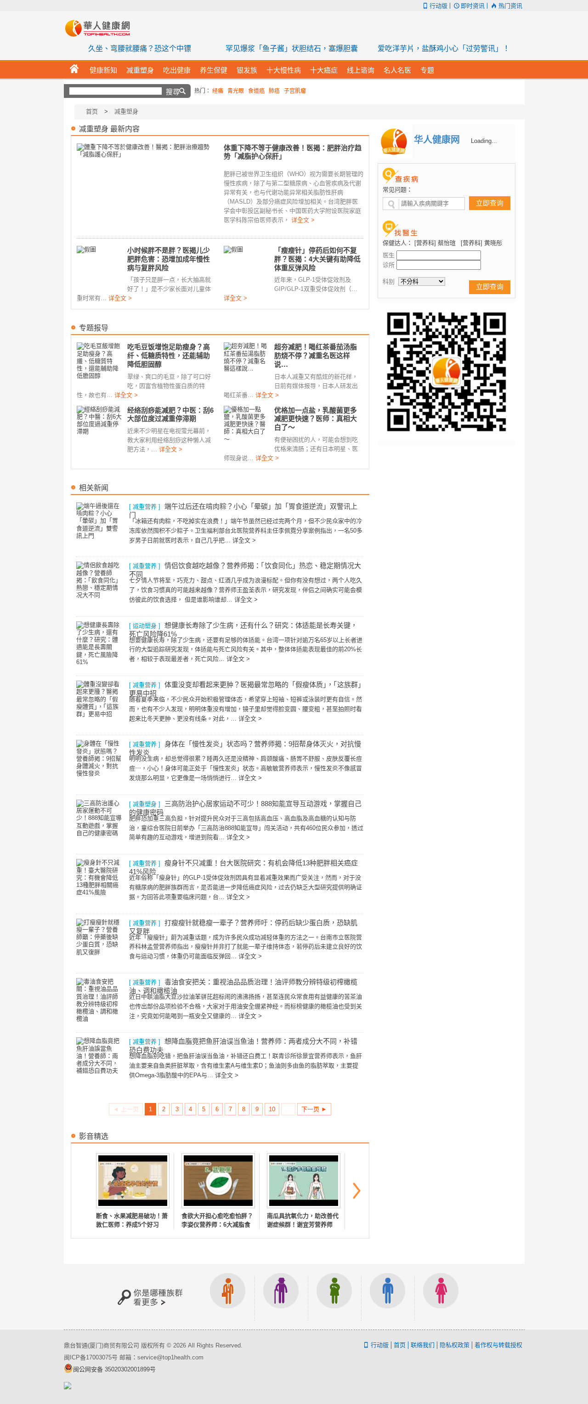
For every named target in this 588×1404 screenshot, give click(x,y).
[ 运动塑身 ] (144, 625)
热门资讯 (510, 5)
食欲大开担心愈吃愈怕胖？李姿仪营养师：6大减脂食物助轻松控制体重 (217, 1224)
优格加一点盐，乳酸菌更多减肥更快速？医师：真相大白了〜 (315, 418)
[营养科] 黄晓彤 (481, 242)
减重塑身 (126, 111)
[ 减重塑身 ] (144, 804)
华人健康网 (100, 28)
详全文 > (303, 219)
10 (272, 1109)
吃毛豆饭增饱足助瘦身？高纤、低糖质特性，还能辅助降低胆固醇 (168, 355)
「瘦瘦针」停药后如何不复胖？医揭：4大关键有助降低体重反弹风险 (317, 259)
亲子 (334, 1296)
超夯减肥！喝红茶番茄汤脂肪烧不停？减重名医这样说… (315, 355)
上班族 (228, 1296)
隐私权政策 (454, 1344)
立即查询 (489, 203)
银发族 (281, 1296)
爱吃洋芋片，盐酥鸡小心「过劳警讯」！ (444, 48)
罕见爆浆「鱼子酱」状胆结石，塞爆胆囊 (292, 48)
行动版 (438, 5)
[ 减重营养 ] (144, 506)
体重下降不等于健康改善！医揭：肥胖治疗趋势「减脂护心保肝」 (293, 151)
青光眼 (235, 91)
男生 (388, 1296)
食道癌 (256, 91)
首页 (92, 111)
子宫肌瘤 (295, 91)
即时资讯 (473, 5)
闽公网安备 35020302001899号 (114, 1369)
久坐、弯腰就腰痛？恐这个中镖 (139, 48)
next (357, 1190)
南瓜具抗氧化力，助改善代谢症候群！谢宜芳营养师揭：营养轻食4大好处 (303, 1224)
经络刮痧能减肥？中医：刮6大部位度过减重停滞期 (170, 414)
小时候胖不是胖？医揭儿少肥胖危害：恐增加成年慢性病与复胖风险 (168, 259)
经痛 (217, 91)
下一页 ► (314, 1109)
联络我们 (423, 1344)
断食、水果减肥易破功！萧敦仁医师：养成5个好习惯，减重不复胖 (132, 1224)
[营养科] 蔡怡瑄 (435, 242)
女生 (441, 1296)
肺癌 (274, 91)
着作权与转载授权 (498, 1344)
